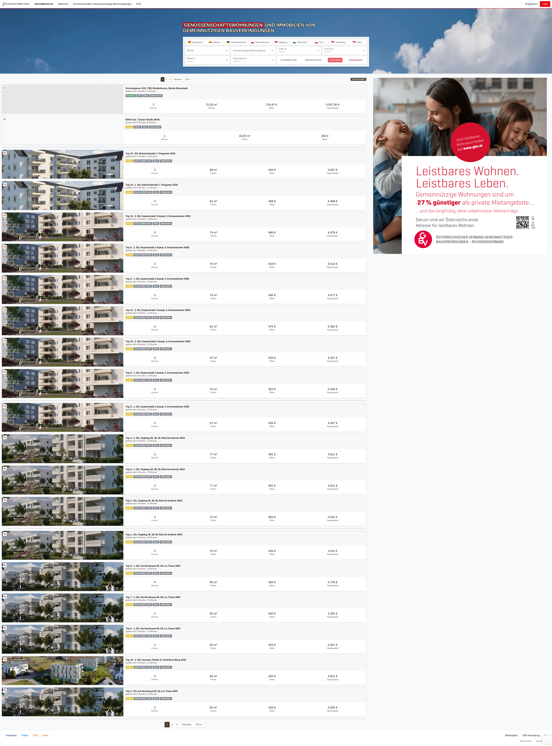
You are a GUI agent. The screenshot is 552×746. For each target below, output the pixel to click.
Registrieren (531, 4)
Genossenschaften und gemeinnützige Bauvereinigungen (102, 4)
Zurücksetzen (356, 60)
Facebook (11, 735)
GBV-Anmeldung (531, 735)
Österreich (63, 4)
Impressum (541, 741)
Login (545, 4)
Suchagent (335, 60)
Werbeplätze (511, 735)
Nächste (178, 79)
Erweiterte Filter (289, 60)
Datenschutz (525, 741)
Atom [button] (45, 735)
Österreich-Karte (313, 60)
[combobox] (207, 50)
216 (187, 79)
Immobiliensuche (44, 4)
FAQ (138, 4)
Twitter (24, 735)
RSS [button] (35, 735)
